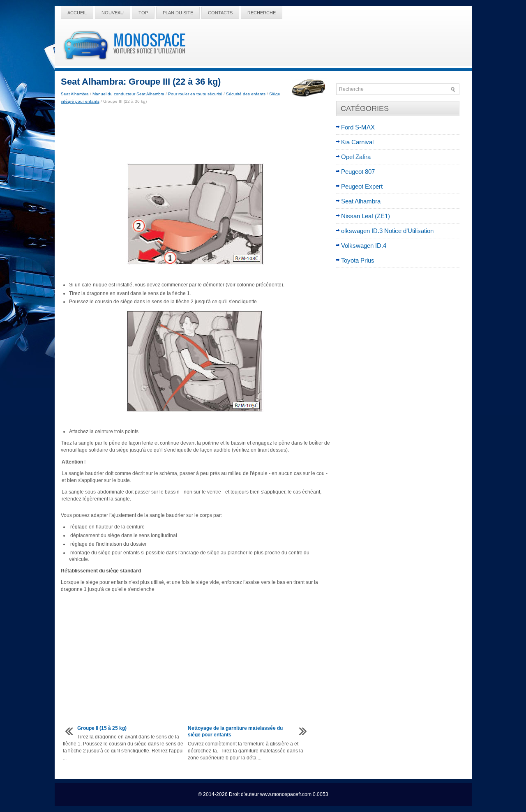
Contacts (220, 12)
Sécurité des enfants (245, 94)
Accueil (77, 12)
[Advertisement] (195, 134)
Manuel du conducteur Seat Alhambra (128, 94)
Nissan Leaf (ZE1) (365, 215)
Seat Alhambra (75, 94)
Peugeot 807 (358, 171)
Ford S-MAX (358, 127)
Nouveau (113, 12)
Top (143, 12)
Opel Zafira (356, 156)
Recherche (261, 12)
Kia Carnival (357, 141)
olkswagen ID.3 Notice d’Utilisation (387, 230)
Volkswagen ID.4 (363, 245)
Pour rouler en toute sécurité (195, 94)
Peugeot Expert (362, 186)
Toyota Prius (357, 260)
